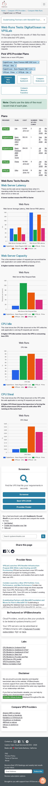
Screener (24, 494)
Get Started (8, 523)
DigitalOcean (7, 137)
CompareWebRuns (8, 79)
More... (5, 727)
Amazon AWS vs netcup (11, 713)
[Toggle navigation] (44, 4)
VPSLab (6, 129)
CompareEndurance (40, 80)
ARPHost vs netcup (10, 722)
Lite (16, 128)
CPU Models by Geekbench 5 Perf (15, 650)
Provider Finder (24, 507)
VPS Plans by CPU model (12, 659)
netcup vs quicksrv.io (10, 725)
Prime (17, 162)
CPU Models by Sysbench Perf (14, 647)
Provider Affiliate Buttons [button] (13, 697)
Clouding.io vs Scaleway (12, 720)
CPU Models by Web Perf (12, 654)
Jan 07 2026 (41, 164)
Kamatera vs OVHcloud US (12, 718)
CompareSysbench (24, 80)
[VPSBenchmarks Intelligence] (42, 780)
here (24, 632)
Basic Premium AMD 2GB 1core (18, 153)
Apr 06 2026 (41, 172)
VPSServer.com (35, 781)
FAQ (6, 753)
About (7, 760)
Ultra (16, 170)
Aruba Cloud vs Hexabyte (12, 715)
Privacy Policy (10, 756)
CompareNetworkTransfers (24, 90)
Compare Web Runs (35, 11)
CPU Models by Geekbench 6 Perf (15, 652)
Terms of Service (11, 758)
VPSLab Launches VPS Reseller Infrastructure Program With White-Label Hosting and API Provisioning (21, 568)
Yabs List (7, 528)
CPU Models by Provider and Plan (15, 657)
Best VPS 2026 (24, 501)
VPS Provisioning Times (11, 661)
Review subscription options (15, 776)
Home (3, 11)
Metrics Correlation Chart (12, 664)
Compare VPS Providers (17, 11)
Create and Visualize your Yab (15, 525)
